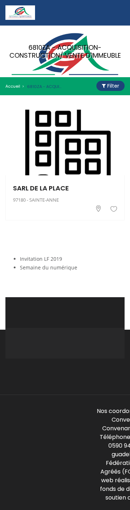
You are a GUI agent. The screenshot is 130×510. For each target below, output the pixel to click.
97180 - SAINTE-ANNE (36, 200)
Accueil (12, 86)
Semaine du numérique (48, 267)
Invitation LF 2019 (41, 258)
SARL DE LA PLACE (41, 188)
